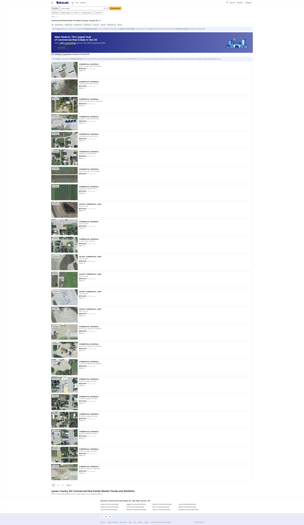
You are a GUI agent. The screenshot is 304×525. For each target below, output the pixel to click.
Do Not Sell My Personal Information (161, 522)
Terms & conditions (112, 522)
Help (134, 522)
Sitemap (140, 522)
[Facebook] (102, 516)
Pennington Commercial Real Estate (188, 509)
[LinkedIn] (106, 516)
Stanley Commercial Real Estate (187, 507)
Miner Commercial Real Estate (161, 507)
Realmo (62, 2)
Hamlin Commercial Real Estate (135, 507)
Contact (146, 522)
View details (152, 70)
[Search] (107, 8)
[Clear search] (104, 8)
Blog (130, 522)
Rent (77, 2)
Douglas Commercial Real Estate (110, 507)
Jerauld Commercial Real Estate (109, 504)
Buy (73, 2)
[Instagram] (109, 516)
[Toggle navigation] (52, 2)
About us (103, 522)
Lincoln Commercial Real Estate (161, 509)
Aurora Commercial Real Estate (187, 504)
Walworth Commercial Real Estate (162, 504)
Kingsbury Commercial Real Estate (136, 504)
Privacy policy (123, 522)
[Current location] (52, 25)
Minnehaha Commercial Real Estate (136, 509)
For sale (53, 16)
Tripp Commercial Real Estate (109, 509)
